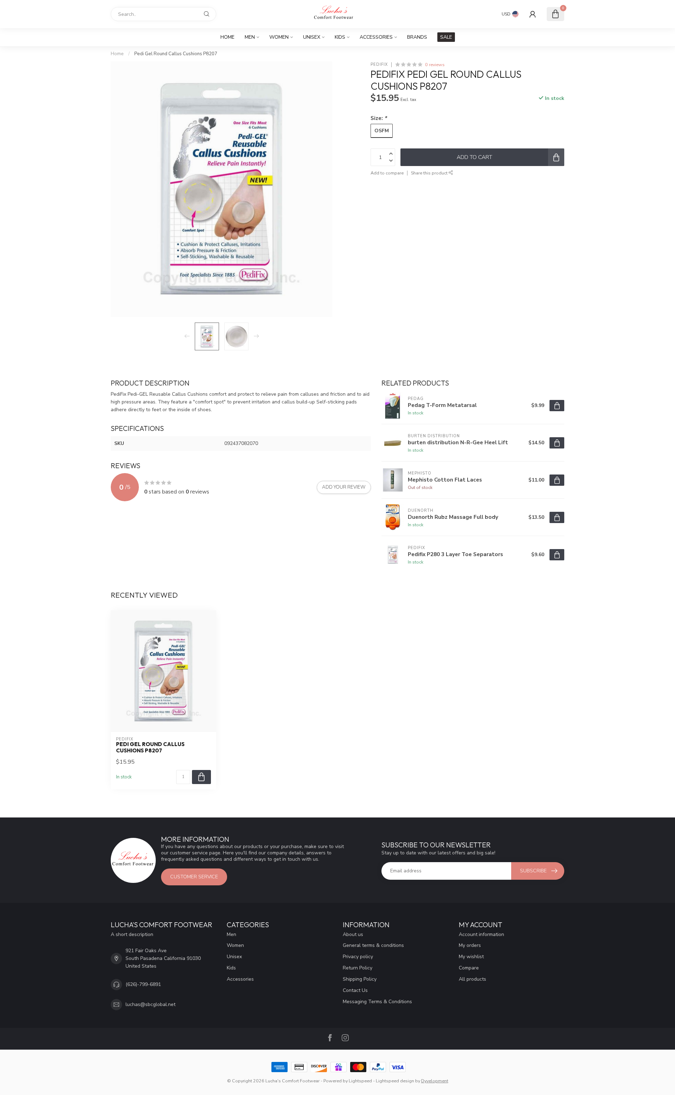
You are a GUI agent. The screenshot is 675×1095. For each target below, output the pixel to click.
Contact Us (355, 990)
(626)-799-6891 (143, 984)
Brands (417, 37)
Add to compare (387, 173)
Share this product (430, 173)
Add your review (344, 487)
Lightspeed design (395, 1081)
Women (279, 37)
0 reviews (435, 65)
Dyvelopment (434, 1081)
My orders (470, 945)
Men (250, 37)
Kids (340, 37)
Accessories (376, 37)
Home (227, 37)
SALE (446, 37)
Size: (379, 118)
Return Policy (357, 968)
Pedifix (379, 64)
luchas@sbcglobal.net (150, 1004)
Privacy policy (358, 956)
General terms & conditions (373, 945)
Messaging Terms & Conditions (377, 1001)
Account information (481, 934)
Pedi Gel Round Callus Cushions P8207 (175, 54)
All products (472, 979)
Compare (469, 968)
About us (353, 934)
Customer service (194, 876)
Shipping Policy (360, 979)
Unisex (311, 37)
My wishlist (471, 956)
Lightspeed (360, 1081)
